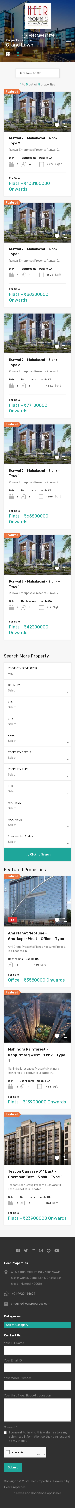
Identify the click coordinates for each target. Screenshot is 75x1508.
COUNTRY (14, 685)
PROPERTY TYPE (18, 769)
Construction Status (20, 836)
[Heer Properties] (38, 27)
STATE (11, 701)
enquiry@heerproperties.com (30, 1303)
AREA (11, 735)
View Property (37, 123)
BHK (10, 786)
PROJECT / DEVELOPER (22, 668)
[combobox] (38, 73)
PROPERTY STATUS (19, 752)
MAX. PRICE (15, 819)
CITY (11, 718)
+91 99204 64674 (41, 35)
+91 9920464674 (23, 1293)
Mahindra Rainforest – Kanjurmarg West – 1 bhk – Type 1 (36, 1055)
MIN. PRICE (14, 802)
